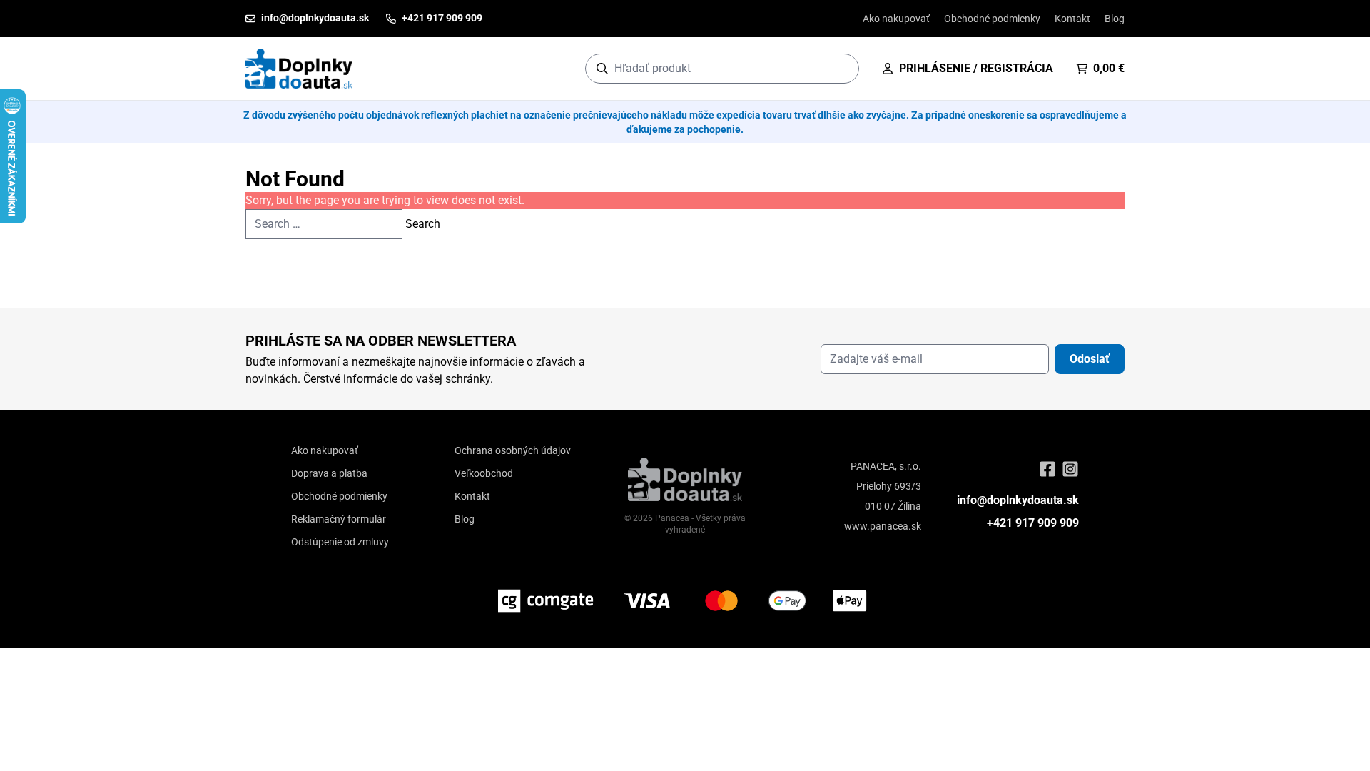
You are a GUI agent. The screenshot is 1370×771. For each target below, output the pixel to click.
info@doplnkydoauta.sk (1018, 500)
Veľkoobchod (484, 473)
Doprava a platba (329, 473)
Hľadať (840, 68)
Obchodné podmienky (992, 18)
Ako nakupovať (896, 18)
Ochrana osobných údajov (513, 450)
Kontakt (1072, 18)
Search (422, 224)
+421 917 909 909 (1033, 523)
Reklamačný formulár (338, 519)
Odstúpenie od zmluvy (340, 542)
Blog (1115, 18)
